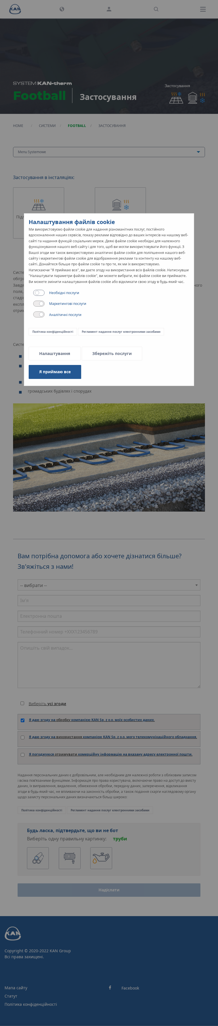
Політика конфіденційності (52, 332)
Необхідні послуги (64, 292)
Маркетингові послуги (67, 303)
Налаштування (54, 353)
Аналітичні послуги (65, 314)
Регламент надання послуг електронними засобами (121, 332)
